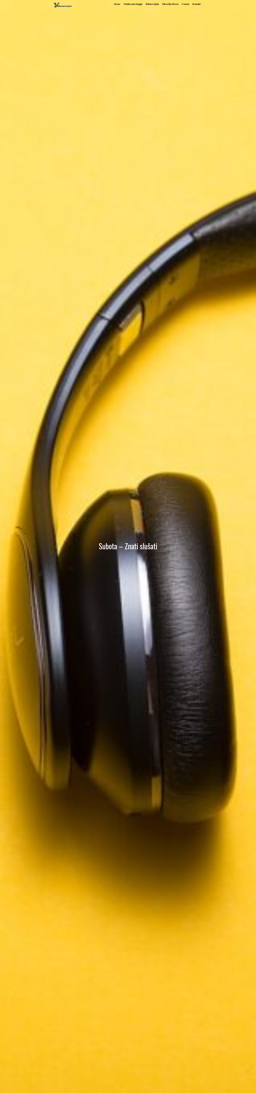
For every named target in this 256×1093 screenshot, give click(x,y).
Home (117, 4)
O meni (185, 4)
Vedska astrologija (133, 4)
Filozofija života (170, 4)
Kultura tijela (152, 4)
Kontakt (196, 4)
